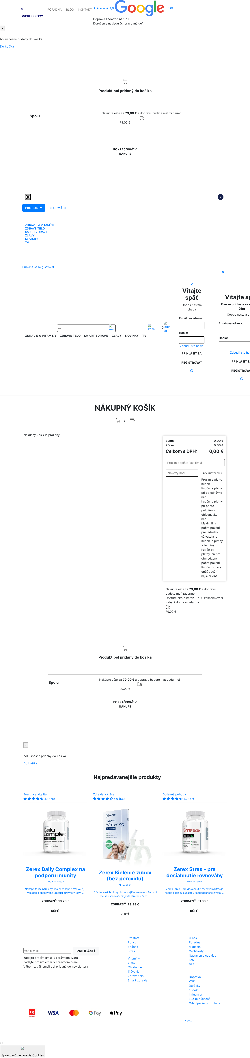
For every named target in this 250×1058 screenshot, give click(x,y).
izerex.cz (125, 1036)
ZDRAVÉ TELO (35, 228)
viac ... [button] (189, 1020)
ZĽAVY (30, 235)
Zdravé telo (136, 976)
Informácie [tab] (58, 208)
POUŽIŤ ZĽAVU (212, 473)
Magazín (195, 947)
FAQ (191, 960)
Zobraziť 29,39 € (125, 904)
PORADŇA (54, 9)
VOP (192, 981)
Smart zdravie (137, 980)
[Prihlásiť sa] (167, 327)
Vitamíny (134, 958)
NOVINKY (31, 239)
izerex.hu (138, 1036)
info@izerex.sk (156, 1020)
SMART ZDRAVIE (36, 232)
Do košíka (7, 46)
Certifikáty (196, 951)
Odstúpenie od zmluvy (204, 1003)
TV (27, 242)
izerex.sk (112, 1036)
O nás (193, 938)
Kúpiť (55, 911)
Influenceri (196, 994)
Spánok (133, 947)
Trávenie (133, 971)
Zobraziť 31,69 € (194, 901)
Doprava (195, 977)
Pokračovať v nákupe (125, 151)
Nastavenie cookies (202, 955)
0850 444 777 (32, 16)
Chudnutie (135, 967)
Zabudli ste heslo (192, 346)
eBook (193, 990)
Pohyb (132, 942)
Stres (131, 951)
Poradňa (194, 942)
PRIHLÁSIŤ (86, 951)
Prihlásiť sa (29, 267)
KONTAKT (85, 9)
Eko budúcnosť (199, 999)
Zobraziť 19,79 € (55, 901)
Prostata (133, 938)
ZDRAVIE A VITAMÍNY (40, 225)
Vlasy (131, 963)
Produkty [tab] (33, 208)
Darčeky (194, 985)
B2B (191, 964)
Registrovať (46, 267)
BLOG (70, 9)
